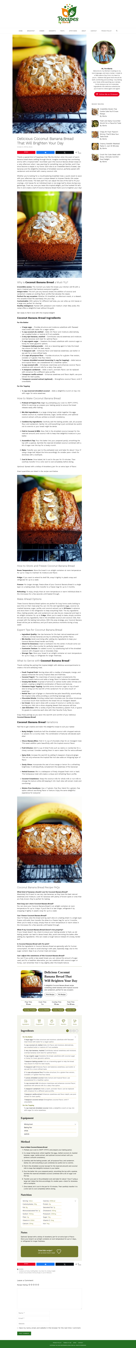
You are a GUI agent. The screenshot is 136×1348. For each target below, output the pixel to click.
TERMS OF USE (67, 1342)
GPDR (74, 1342)
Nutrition (63, 1024)
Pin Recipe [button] (62, 994)
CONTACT (94, 31)
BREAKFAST (31, 31)
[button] (75, 1037)
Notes (75, 1024)
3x (74, 1030)
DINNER (41, 31)
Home (20, 31)
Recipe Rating (22, 1285)
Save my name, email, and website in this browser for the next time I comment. (50, 1328)
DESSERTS (52, 31)
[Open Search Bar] (117, 31)
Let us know (42, 1253)
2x (70, 1030)
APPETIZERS (73, 31)
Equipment (39, 1024)
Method (51, 1024)
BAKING (21, 1269)
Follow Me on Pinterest (108, 94)
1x (67, 1030)
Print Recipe (50, 994)
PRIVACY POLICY (106, 31)
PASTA (62, 31)
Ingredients (25, 1024)
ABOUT (84, 31)
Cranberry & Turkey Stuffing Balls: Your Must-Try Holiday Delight (37, 1271)
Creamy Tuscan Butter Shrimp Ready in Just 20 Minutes (35, 1272)
